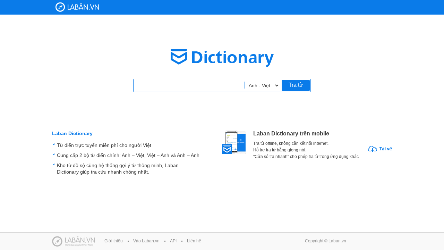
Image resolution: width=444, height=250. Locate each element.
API (173, 241)
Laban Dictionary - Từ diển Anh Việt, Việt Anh (77, 7)
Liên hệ (194, 241)
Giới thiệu (113, 241)
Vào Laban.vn (146, 241)
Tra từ (296, 85)
